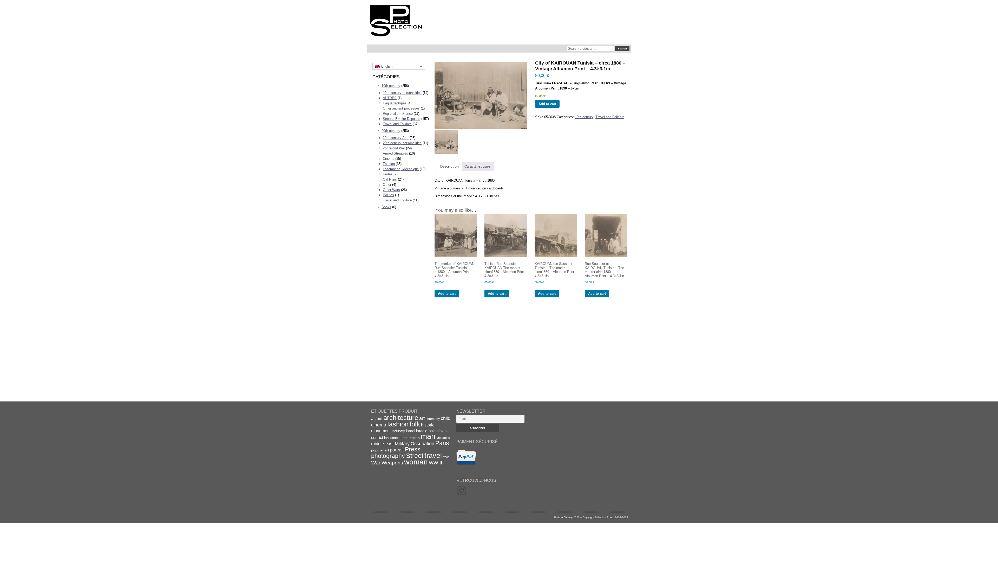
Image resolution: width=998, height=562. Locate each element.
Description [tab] (449, 166)
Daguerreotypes (394, 103)
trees (446, 456)
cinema (378, 424)
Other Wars (391, 190)
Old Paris (390, 179)
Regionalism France (398, 114)
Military (402, 443)
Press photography (396, 452)
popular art (380, 450)
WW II (435, 462)
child (445, 418)
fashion (398, 424)
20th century (391, 131)
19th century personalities (402, 93)
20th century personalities (402, 143)
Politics (388, 195)
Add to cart (547, 104)
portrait (397, 450)
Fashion (389, 164)
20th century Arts (396, 138)
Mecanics (443, 437)
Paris (442, 443)
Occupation (422, 443)
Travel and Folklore (397, 124)
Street (414, 455)
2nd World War (394, 148)
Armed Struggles (395, 153)
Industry (398, 431)
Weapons (392, 462)
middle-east (382, 443)
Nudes (387, 174)
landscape (391, 438)
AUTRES (390, 98)
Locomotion (410, 438)
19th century (391, 86)
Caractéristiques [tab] (477, 166)
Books (386, 207)
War (375, 462)
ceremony (433, 419)
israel (410, 431)
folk (415, 424)
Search (622, 48)
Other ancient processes (401, 108)
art (422, 418)
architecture (400, 418)
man (428, 436)
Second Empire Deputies (401, 119)
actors (376, 418)
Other (387, 185)
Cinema (388, 159)
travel (433, 455)
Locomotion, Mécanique (401, 169)
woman (416, 462)
